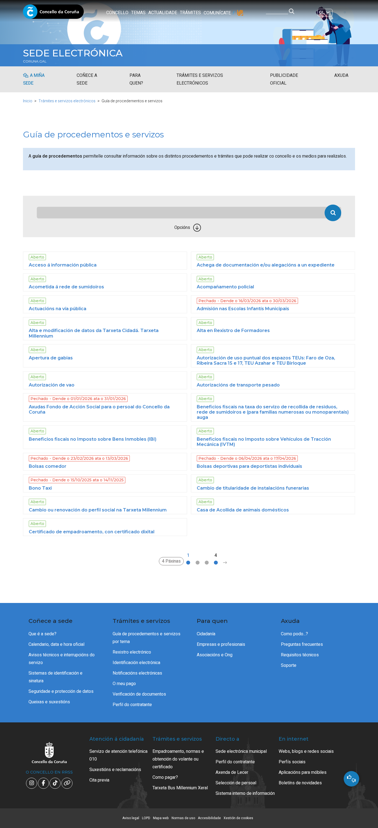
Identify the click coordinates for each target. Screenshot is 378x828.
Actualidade (162, 12)
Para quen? (136, 79)
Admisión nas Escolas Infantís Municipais (243, 308)
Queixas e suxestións (49, 702)
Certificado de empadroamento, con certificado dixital (91, 531)
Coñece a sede (87, 79)
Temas (138, 12)
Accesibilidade (209, 818)
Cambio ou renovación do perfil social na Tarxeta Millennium (98, 510)
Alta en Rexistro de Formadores (233, 330)
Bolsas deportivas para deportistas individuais (249, 466)
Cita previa (99, 780)
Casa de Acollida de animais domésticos (243, 510)
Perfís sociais (292, 762)
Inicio (27, 101)
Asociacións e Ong (214, 655)
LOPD (146, 818)
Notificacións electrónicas (137, 673)
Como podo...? (294, 634)
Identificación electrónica (136, 662)
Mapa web (161, 818)
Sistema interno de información (245, 793)
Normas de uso (183, 818)
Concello (117, 12)
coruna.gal (34, 61)
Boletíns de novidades (300, 783)
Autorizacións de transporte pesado (238, 385)
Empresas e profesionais (221, 644)
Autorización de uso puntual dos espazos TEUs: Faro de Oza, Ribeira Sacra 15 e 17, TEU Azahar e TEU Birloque (266, 360)
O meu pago (124, 683)
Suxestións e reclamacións (115, 769)
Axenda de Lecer (232, 772)
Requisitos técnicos (300, 655)
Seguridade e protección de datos (61, 691)
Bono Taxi (40, 488)
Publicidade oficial (284, 79)
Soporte (288, 665)
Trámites (190, 12)
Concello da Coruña (53, 13)
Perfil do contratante (132, 704)
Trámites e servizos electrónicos (200, 79)
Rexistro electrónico (132, 652)
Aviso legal (130, 818)
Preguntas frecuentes (302, 644)
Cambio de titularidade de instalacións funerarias (253, 488)
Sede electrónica (73, 53)
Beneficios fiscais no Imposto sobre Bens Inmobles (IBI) (92, 439)
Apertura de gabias (51, 358)
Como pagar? (165, 777)
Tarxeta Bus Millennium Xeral (180, 788)
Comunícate (217, 13)
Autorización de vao (51, 385)
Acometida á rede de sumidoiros (66, 286)
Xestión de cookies (238, 818)
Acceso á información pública (63, 265)
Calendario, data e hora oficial (56, 644)
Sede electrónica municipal (241, 751)
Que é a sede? (42, 634)
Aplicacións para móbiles (303, 772)
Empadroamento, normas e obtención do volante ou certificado (178, 759)
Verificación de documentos (139, 694)
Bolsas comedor (47, 466)
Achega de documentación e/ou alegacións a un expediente (266, 265)
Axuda (341, 75)
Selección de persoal (236, 783)
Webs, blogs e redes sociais (306, 751)
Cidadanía (206, 634)
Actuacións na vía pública (57, 308)
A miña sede (34, 79)
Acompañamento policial (225, 286)
